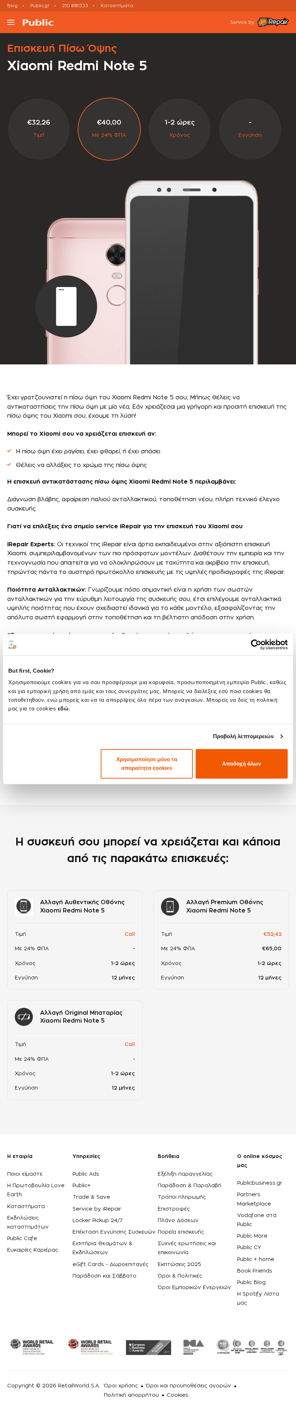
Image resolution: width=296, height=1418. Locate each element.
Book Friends (254, 1271)
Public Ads (86, 1174)
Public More (252, 1236)
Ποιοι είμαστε (25, 1174)
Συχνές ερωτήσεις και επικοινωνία (187, 1248)
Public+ (82, 1185)
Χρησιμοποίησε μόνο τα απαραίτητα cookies (146, 763)
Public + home (255, 1259)
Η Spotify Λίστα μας (258, 1299)
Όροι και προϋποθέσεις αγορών (188, 1385)
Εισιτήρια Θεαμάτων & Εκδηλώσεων (102, 1248)
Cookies (177, 1395)
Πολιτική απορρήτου (131, 1395)
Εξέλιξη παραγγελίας (185, 1174)
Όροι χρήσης (121, 1385)
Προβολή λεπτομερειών (243, 736)
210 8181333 (75, 6)
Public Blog (251, 1282)
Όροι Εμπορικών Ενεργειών (194, 1287)
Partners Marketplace (254, 1199)
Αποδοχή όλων (241, 763)
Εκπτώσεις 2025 (179, 1264)
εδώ (63, 708)
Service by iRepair (97, 1209)
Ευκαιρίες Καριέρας (32, 1250)
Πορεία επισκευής (181, 1232)
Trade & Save (91, 1197)
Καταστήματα (117, 6)
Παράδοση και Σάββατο (104, 1276)
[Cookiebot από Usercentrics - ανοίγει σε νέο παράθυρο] (256, 644)
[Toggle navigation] (10, 22)
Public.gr (39, 6)
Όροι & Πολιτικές (180, 1276)
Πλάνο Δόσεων (178, 1220)
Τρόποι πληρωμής (182, 1197)
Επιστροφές (174, 1209)
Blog (12, 6)
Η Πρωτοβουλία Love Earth (36, 1190)
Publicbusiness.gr (259, 1183)
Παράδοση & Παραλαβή (189, 1185)
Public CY (249, 1247)
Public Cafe (22, 1238)
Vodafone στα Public (257, 1220)
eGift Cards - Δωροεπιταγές (110, 1264)
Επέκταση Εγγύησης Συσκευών (114, 1232)
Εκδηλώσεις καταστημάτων (28, 1223)
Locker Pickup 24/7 (98, 1220)
